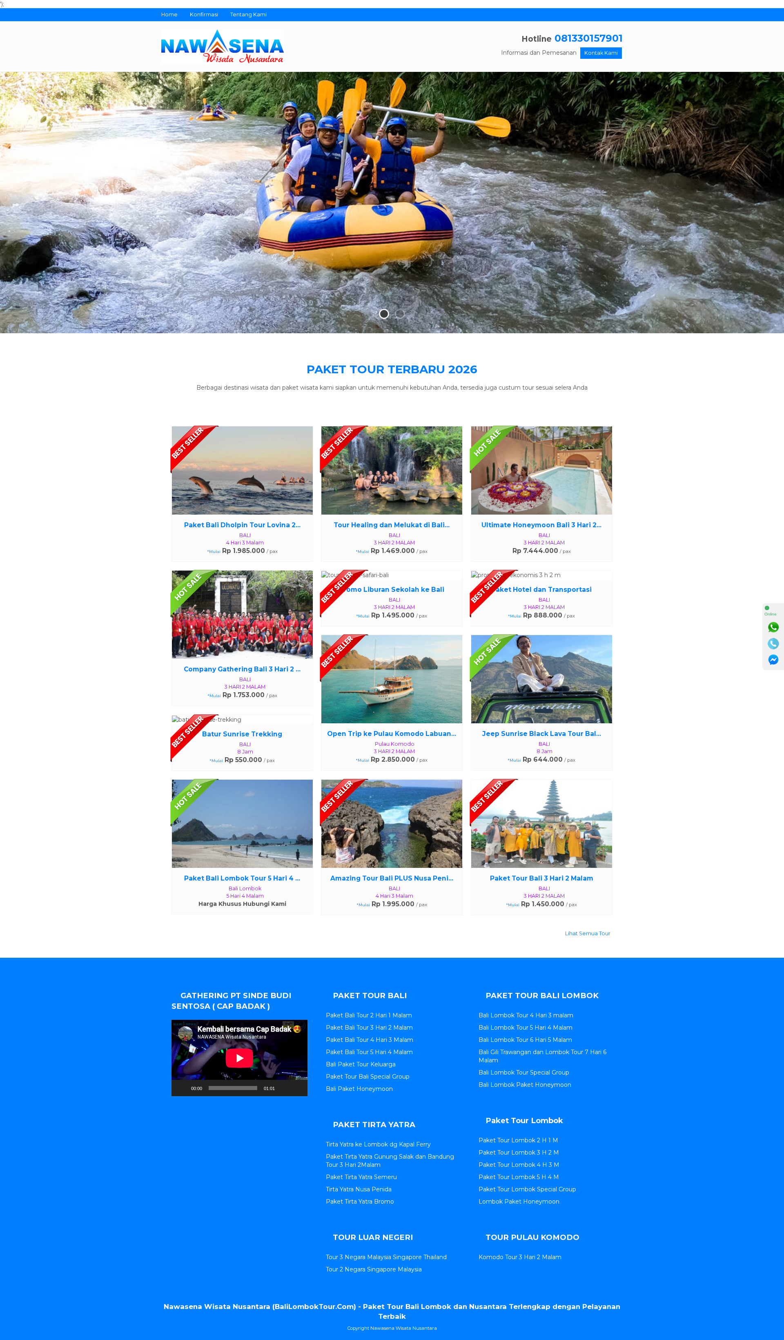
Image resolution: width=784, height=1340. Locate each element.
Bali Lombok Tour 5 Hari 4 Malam (525, 1027)
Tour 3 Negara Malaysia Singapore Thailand (386, 1257)
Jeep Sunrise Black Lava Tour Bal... (541, 734)
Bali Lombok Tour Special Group (524, 1072)
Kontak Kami (601, 53)
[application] (239, 1058)
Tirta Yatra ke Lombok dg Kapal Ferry (378, 1144)
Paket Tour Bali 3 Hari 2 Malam (541, 878)
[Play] (182, 1088)
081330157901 (589, 38)
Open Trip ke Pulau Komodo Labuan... (391, 734)
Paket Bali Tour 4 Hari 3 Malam (369, 1039)
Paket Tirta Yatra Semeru (361, 1177)
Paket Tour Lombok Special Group (527, 1189)
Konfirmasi (204, 14)
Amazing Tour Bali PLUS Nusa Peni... (391, 878)
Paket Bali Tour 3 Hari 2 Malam (369, 1027)
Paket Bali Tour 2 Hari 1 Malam (369, 1015)
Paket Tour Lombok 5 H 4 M (519, 1177)
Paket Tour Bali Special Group (368, 1076)
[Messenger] (773, 660)
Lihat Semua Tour (587, 933)
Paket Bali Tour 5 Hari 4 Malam (369, 1052)
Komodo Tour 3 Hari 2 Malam (520, 1257)
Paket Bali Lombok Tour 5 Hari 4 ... (242, 878)
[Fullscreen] (297, 1088)
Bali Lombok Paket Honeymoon (525, 1084)
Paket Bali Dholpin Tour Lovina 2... (242, 525)
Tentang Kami (248, 14)
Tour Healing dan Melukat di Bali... (392, 525)
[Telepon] (773, 644)
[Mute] (284, 1088)
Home (169, 14)
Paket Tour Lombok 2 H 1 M (518, 1140)
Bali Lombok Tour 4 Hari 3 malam (526, 1015)
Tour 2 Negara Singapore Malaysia (374, 1269)
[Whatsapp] (773, 627)
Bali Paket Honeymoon (359, 1089)
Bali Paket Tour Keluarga (361, 1064)
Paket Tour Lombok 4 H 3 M (519, 1164)
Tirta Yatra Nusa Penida (359, 1189)
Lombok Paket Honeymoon (519, 1201)
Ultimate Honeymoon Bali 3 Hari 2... (541, 525)
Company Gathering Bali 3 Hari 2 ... (242, 669)
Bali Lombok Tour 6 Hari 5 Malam (525, 1039)
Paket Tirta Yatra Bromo (360, 1201)
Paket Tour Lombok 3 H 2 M (519, 1152)
